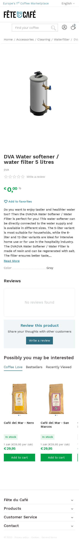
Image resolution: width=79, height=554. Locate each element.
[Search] (54, 27)
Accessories (25, 39)
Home (8, 39)
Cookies (35, 537)
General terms (49, 537)
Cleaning (43, 39)
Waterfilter (62, 39)
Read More (12, 261)
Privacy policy (22, 537)
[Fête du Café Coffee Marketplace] (20, 14)
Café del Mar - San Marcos (55, 424)
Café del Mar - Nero (19, 423)
